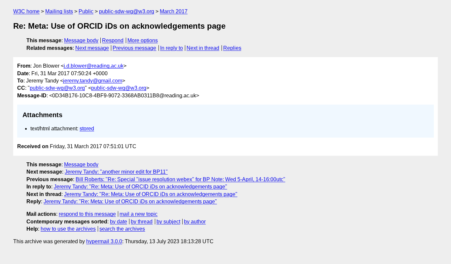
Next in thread (203, 48)
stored (87, 128)
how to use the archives (68, 229)
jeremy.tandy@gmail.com (92, 80)
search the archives (122, 229)
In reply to (171, 48)
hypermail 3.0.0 (104, 241)
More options (142, 40)
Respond (112, 40)
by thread (142, 221)
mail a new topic (138, 214)
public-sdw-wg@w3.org (126, 11)
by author (195, 221)
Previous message (134, 48)
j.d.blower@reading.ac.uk (93, 66)
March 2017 (174, 11)
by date (118, 221)
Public (86, 11)
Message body (81, 40)
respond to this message (87, 214)
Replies (232, 48)
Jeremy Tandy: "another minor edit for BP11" (116, 172)
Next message (92, 48)
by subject (168, 221)
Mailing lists (59, 11)
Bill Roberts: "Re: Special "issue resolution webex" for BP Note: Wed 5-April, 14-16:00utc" (180, 179)
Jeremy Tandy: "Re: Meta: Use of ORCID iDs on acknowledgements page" (140, 186)
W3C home (26, 11)
